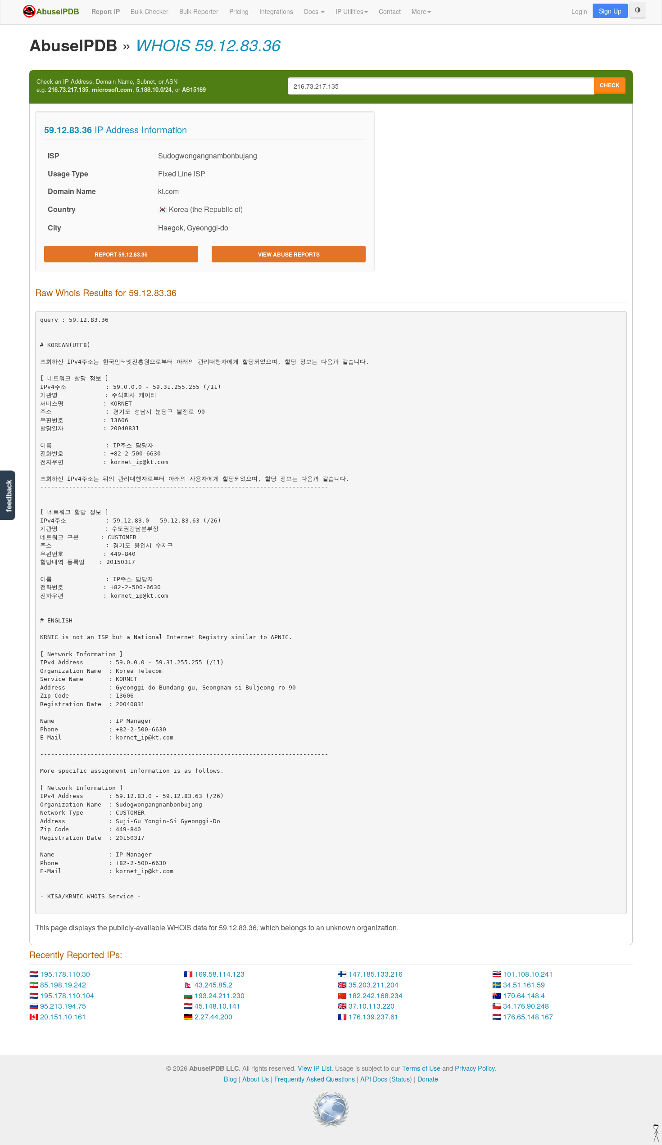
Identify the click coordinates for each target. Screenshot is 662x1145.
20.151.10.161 (63, 1016)
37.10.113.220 (371, 1006)
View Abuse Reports (289, 254)
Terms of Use (421, 1068)
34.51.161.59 (524, 984)
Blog (230, 1078)
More (419, 11)
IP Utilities (349, 11)
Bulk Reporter (198, 11)
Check (610, 85)
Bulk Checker (149, 11)
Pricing (239, 11)
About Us (255, 1078)
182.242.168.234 (376, 995)
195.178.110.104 (67, 995)
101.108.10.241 (528, 974)
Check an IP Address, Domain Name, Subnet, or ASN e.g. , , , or (121, 85)
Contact (390, 11)
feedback (9, 496)
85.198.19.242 (63, 984)
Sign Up (610, 10)
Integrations (276, 11)
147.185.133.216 (376, 974)
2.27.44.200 (213, 1016)
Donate (427, 1078)
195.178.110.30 (65, 974)
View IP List (314, 1068)
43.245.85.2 (213, 984)
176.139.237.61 (374, 1016)
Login (579, 11)
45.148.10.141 (217, 1006)
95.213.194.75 (63, 1006)
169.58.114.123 (220, 974)
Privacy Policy (474, 1068)
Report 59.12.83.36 (121, 254)
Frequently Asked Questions (314, 1078)
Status (400, 1078)
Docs (312, 11)
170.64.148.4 (524, 995)
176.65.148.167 (528, 1016)
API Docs (373, 1078)
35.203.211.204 (374, 984)
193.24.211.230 (220, 995)
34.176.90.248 (526, 1006)
